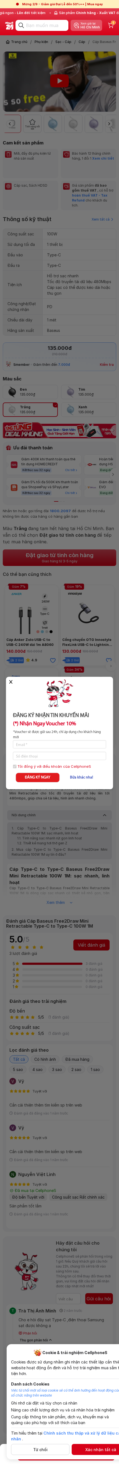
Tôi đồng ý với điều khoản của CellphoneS (54, 766)
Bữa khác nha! (81, 777)
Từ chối (40, 1449)
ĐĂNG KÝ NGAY (37, 777)
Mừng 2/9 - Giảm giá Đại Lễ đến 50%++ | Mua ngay (62, 4)
